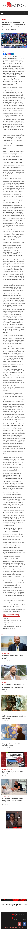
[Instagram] (9, 54)
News (8, 653)
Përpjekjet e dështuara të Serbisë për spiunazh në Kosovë (14, 732)
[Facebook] (4, 54)
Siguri (8, 713)
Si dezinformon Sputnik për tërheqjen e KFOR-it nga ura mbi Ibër (14, 759)
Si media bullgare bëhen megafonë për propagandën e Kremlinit (12, 626)
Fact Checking (9, 769)
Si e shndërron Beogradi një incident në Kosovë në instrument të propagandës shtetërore (14, 787)
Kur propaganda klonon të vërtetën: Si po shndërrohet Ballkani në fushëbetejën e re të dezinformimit (14, 703)
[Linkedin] (12, 54)
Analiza (4, 19)
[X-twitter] (19, 924)
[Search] (24, 13)
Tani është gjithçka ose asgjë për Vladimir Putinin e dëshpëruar (12, 620)
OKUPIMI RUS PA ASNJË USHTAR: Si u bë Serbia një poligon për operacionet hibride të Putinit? (14, 643)
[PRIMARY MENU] (2, 13)
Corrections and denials (14, 928)
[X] (7, 54)
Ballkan (8, 796)
